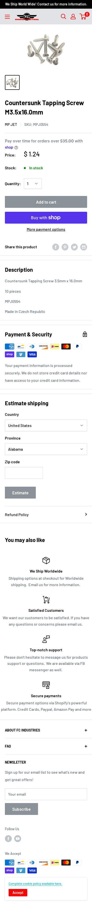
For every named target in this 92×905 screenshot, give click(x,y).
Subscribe (21, 809)
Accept (18, 892)
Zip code (12, 461)
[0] (83, 16)
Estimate (20, 492)
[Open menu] (7, 17)
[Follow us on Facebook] (8, 838)
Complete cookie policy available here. (35, 884)
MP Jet (11, 124)
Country (12, 414)
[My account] (73, 16)
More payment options (46, 229)
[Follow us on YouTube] (17, 838)
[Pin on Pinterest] (65, 246)
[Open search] (63, 16)
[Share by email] (83, 246)
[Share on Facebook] (55, 246)
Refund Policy (17, 514)
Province (13, 438)
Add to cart (46, 201)
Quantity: (13, 183)
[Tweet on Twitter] (74, 246)
